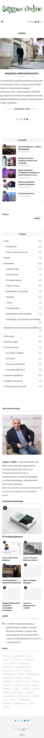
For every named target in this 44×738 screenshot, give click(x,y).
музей (16, 689)
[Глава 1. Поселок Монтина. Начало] (32, 548)
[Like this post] (17, 119)
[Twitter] (30, 22)
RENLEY (24, 730)
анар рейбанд (24, 663)
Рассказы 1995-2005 (24, 364)
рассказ (30, 692)
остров (36, 689)
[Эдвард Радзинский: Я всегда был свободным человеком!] (11, 594)
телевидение (25, 699)
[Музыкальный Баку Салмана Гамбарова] (9, 185)
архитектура (8, 667)
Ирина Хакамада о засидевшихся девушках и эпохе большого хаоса (29, 172)
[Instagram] (33, 22)
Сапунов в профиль (23, 375)
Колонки (24, 358)
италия (28, 678)
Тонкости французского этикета (29, 605)
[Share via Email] (27, 119)
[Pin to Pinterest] (24, 119)
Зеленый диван (24, 280)
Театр (13, 663)
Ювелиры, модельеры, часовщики (24, 319)
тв (5, 699)
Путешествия (23, 342)
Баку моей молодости (24, 252)
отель (6, 692)
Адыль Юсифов (19, 656)
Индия (6, 659)
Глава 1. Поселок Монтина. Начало (30, 559)
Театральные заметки (23, 386)
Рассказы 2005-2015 (24, 369)
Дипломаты (24, 274)
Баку (23, 241)
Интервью (23, 263)
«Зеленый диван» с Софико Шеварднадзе (29, 148)
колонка (7, 685)
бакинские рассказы (23, 667)
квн (28, 681)
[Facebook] (28, 22)
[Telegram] (38, 22)
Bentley (6, 656)
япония (6, 707)
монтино (7, 689)
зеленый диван (33, 674)
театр (13, 699)
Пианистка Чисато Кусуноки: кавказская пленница (27, 160)
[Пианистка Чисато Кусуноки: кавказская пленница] (9, 161)
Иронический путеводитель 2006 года (23, 327)
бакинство (7, 670)
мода (34, 685)
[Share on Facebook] (19, 119)
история (18, 678)
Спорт (24, 302)
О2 (4, 663)
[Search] (42, 22)
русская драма (23, 696)
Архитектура (24, 269)
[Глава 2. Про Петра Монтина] (11, 548)
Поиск (5, 214)
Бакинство (24, 246)
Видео (23, 258)
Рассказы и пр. (23, 347)
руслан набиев (9, 696)
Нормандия (30, 659)
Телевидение (24, 308)
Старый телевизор (23, 381)
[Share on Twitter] (22, 119)
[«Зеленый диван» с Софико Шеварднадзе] (9, 150)
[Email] (35, 22)
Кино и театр (24, 285)
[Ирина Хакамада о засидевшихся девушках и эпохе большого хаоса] (9, 173)
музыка (26, 689)
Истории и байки (24, 353)
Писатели (23, 336)
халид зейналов (20, 703)
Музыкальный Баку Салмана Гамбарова (26, 183)
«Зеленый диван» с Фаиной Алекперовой (11, 581)
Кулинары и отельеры (24, 291)
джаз (21, 674)
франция (7, 703)
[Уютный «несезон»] (9, 196)
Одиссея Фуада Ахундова (29, 581)
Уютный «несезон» (26, 193)
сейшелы (36, 696)
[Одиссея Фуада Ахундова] (32, 571)
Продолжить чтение (22, 109)
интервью (7, 678)
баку (18, 670)
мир (27, 685)
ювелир (32, 703)
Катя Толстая (17, 659)
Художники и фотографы (24, 313)
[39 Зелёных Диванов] (22, 520)
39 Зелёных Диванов (12, 536)
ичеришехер (7, 681)
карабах (19, 681)
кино (35, 681)
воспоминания (9, 674)
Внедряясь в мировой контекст (22, 73)
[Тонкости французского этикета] (32, 594)
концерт (17, 685)
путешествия (18, 692)
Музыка (24, 297)
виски (27, 670)
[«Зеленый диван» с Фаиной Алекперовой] (11, 571)
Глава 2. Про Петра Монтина (10, 559)
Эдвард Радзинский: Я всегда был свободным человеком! (11, 606)
